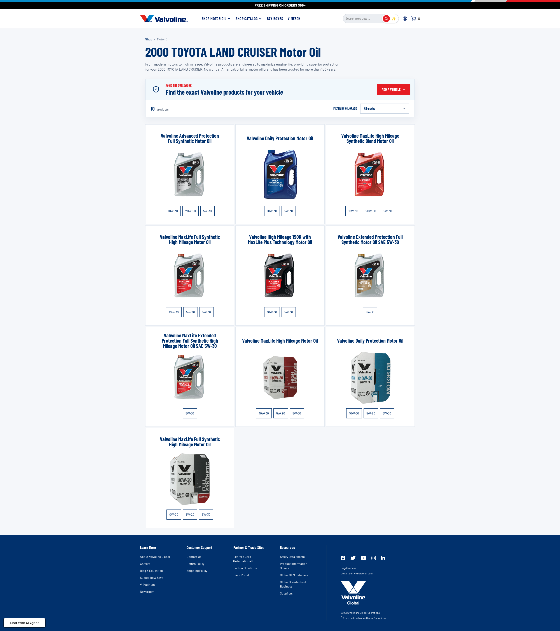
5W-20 (190, 312)
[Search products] (386, 18)
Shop (148, 39)
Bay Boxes (275, 18)
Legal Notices (348, 568)
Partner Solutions (245, 568)
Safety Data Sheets (292, 556)
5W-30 (207, 211)
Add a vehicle (391, 89)
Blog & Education (151, 570)
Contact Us (194, 556)
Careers (145, 563)
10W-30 (173, 211)
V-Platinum (147, 584)
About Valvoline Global (155, 556)
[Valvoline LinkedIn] (383, 558)
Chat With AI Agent (24, 623)
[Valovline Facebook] (343, 558)
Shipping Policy (197, 570)
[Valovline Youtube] (363, 558)
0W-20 (173, 514)
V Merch (294, 18)
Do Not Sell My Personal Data (357, 573)
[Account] (405, 18)
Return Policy (195, 563)
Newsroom (147, 591)
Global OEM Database (294, 575)
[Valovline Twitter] (353, 558)
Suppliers (286, 593)
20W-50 (190, 211)
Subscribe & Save (151, 577)
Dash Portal (241, 575)
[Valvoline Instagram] (373, 558)
